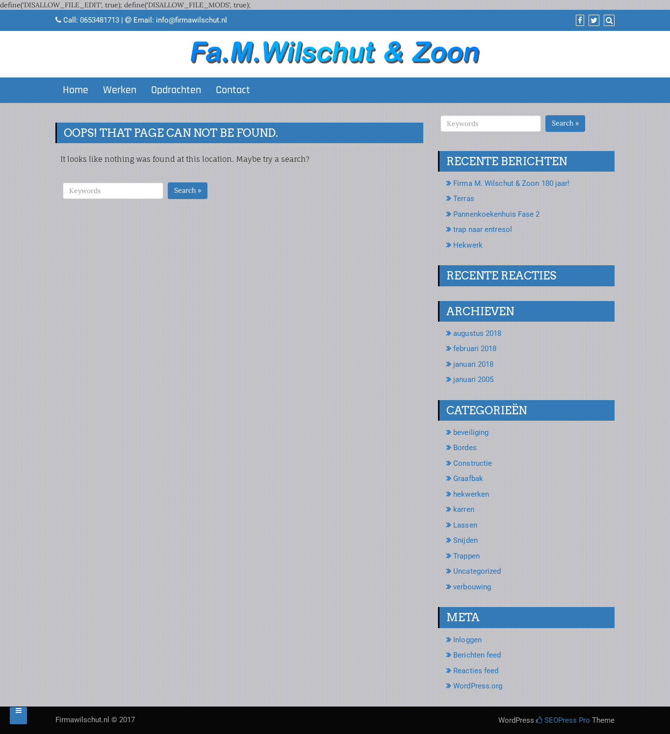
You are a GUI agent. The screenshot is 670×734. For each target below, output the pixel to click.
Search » (187, 190)
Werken (119, 90)
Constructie (472, 463)
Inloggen (467, 639)
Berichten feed (477, 655)
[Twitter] (592, 20)
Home (75, 90)
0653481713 (99, 20)
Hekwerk (468, 245)
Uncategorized (477, 571)
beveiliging (471, 432)
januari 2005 (473, 379)
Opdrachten (176, 90)
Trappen (466, 556)
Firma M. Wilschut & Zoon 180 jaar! (511, 183)
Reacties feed (475, 670)
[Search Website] (608, 20)
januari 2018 (473, 364)
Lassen (465, 525)
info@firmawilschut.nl (191, 20)
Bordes (465, 447)
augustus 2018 (477, 333)
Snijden (465, 540)
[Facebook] (578, 20)
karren (463, 509)
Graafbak (468, 478)
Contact (233, 90)
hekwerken (471, 494)
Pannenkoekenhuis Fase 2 (496, 214)
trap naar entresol (482, 229)
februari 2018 (474, 348)
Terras (463, 198)
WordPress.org (477, 686)
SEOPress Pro (566, 720)
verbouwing (472, 586)
